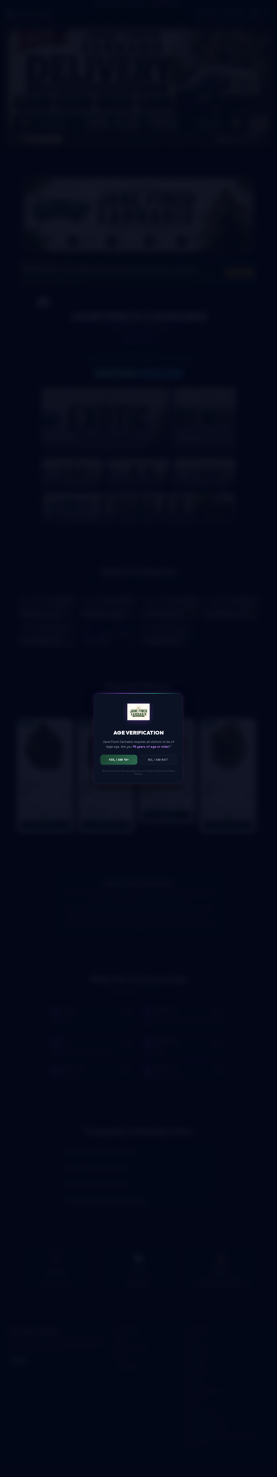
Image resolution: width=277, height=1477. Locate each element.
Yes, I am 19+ (119, 760)
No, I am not (158, 760)
